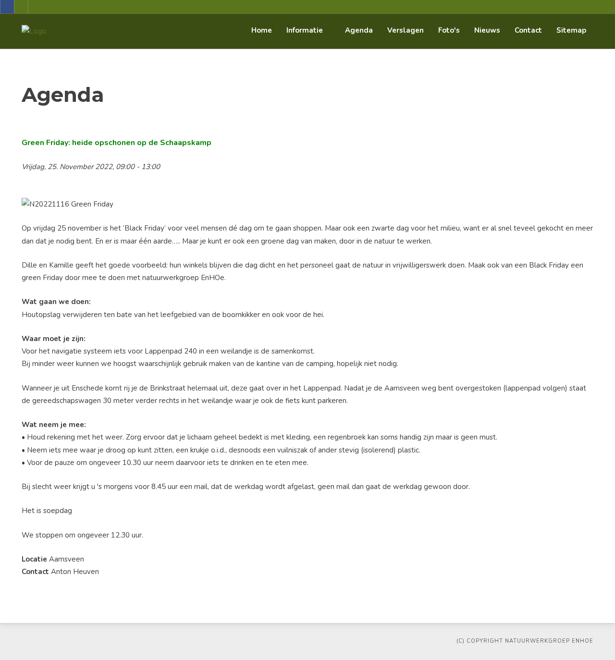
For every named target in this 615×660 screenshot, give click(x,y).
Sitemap (571, 30)
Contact (528, 30)
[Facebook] (7, 6)
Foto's (449, 30)
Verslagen (405, 30)
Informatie (304, 30)
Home (261, 30)
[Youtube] (21, 6)
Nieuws (487, 30)
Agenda (359, 30)
